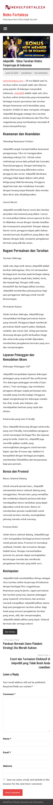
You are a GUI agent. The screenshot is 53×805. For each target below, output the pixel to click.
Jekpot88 (19, 92)
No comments (41, 72)
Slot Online (10, 631)
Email (7, 752)
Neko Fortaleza (15, 15)
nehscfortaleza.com (13, 80)
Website (7, 765)
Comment (9, 694)
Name (7, 738)
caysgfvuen (26, 72)
